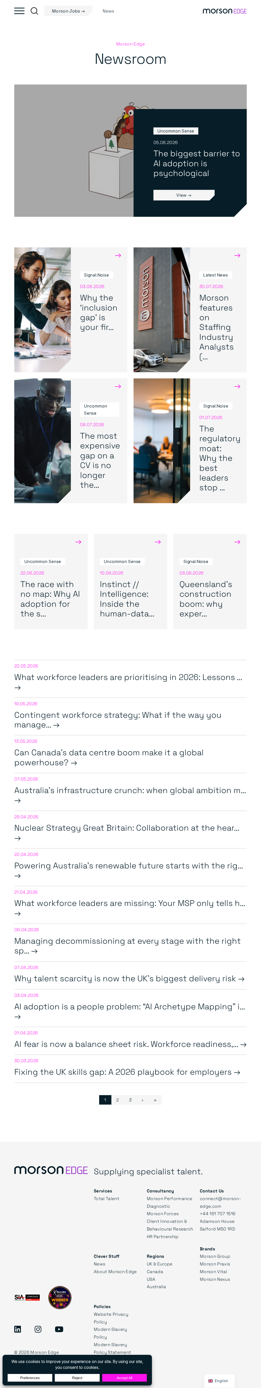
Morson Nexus (215, 1279)
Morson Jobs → (68, 11)
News (99, 1264)
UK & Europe (160, 1264)
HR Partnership (163, 1236)
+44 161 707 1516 (217, 1213)
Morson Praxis (215, 1264)
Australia (156, 1286)
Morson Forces (163, 1213)
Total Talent (106, 1198)
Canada (155, 1271)
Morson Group (215, 1256)
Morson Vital (213, 1271)
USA (151, 1279)
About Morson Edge (115, 1271)
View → (183, 195)
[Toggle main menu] (19, 11)
